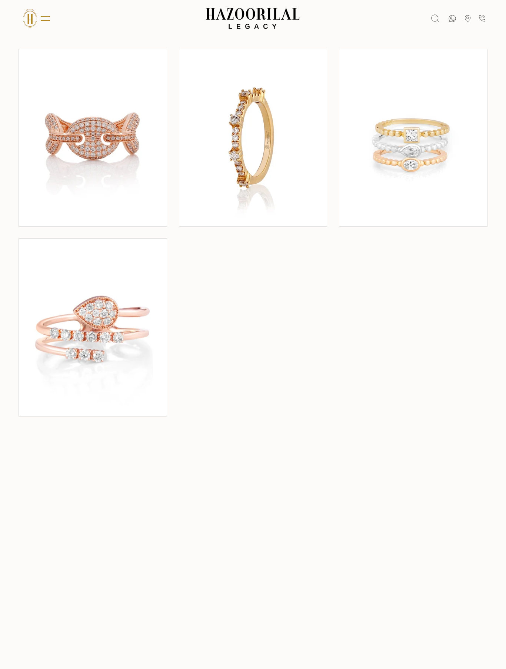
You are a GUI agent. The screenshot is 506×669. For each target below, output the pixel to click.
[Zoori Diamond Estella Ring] (93, 327)
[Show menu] (30, 18)
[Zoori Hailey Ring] (93, 137)
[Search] (435, 18)
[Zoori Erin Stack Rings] (413, 137)
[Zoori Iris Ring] (253, 137)
